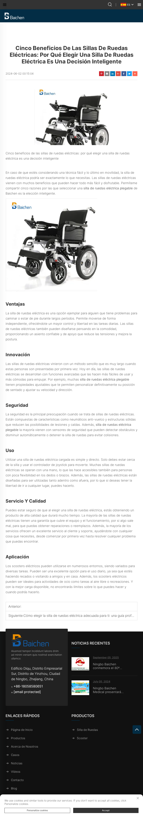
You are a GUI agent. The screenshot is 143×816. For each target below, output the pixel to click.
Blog (14, 788)
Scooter (82, 738)
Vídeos (15, 771)
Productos (18, 738)
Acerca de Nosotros (24, 746)
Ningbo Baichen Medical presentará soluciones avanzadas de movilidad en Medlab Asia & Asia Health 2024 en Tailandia (109, 690)
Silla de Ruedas (87, 730)
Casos (15, 755)
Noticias (16, 763)
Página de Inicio (22, 730)
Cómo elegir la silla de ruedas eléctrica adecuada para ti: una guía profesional (82, 616)
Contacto (17, 780)
